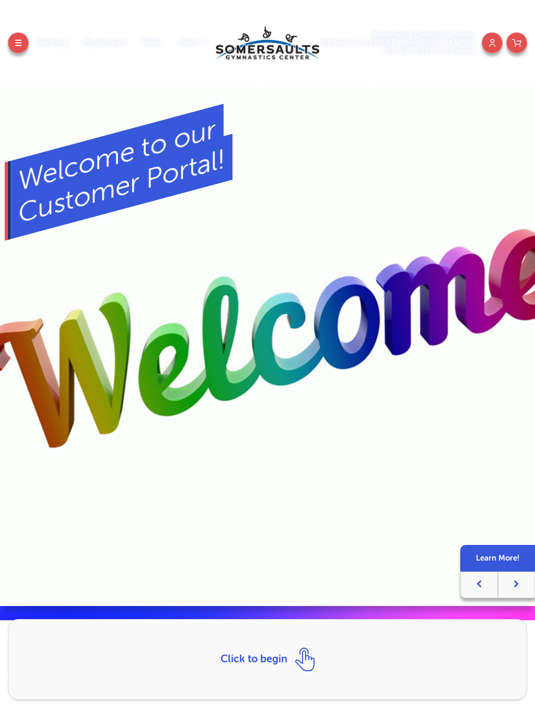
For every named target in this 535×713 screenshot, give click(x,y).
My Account (104, 42)
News (152, 42)
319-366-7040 (408, 51)
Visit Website (454, 51)
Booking (52, 42)
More (189, 42)
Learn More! (497, 558)
